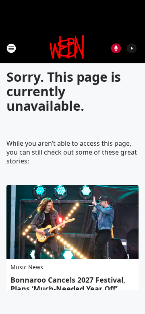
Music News (26, 267)
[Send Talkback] (116, 48)
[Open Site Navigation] (11, 48)
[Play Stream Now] (132, 48)
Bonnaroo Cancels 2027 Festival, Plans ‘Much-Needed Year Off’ (67, 284)
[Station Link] (67, 48)
